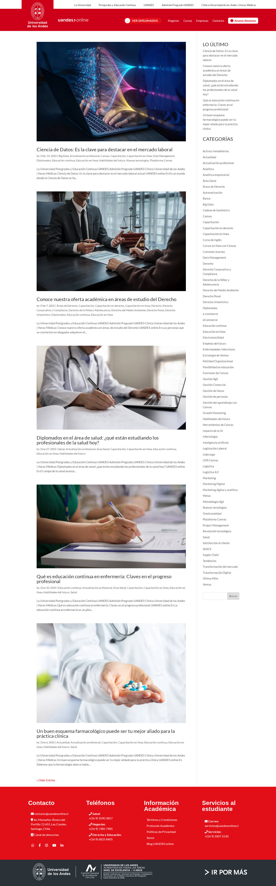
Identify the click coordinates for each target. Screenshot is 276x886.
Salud (61, 449)
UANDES (149, 5)
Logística (208, 466)
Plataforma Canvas (161, 160)
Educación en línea (87, 160)
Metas (207, 495)
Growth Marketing (214, 413)
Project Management (216, 525)
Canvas (105, 155)
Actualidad (63, 742)
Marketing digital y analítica (220, 490)
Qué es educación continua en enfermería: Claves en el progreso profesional (104, 578)
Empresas (202, 20)
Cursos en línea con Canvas (219, 245)
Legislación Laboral (215, 448)
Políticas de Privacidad (161, 831)
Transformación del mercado (220, 566)
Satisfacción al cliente (216, 543)
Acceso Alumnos (245, 20)
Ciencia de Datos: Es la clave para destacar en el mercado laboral (105, 149)
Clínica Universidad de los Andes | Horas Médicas (228, 5)
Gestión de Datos (213, 390)
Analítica (208, 169)
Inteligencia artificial (215, 442)
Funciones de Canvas (215, 373)
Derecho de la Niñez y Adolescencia (89, 310)
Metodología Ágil (213, 501)
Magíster (173, 20)
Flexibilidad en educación (218, 367)
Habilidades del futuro (112, 160)
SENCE (207, 549)
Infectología (210, 436)
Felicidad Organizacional (218, 361)
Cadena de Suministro (216, 210)
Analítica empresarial (216, 174)
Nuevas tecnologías (137, 160)
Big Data (64, 155)
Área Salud (103, 449)
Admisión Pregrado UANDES (178, 5)
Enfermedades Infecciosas (219, 349)
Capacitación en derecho (109, 305)
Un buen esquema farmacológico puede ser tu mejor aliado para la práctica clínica (106, 733)
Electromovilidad (213, 337)
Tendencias (209, 560)
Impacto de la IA (213, 430)
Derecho (156, 305)
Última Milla (210, 578)
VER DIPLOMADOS (145, 20)
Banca (206, 198)
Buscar (233, 596)
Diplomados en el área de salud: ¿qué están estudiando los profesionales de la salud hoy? (98, 440)
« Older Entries (46, 780)
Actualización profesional (85, 155)
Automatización (212, 192)
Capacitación (118, 155)
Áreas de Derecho (67, 305)
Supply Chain (211, 554)
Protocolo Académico (160, 825)
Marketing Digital (214, 484)
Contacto (218, 20)
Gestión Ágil (210, 379)
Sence (150, 837)
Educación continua (63, 160)
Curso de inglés (212, 240)
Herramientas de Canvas (218, 424)
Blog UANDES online (160, 843)
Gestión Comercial (214, 384)
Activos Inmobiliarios (216, 151)
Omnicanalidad (212, 513)
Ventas (207, 584)
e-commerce (210, 313)
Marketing (209, 478)
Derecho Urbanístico (215, 302)
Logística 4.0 (211, 472)
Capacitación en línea (139, 155)
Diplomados (44, 160)
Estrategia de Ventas (216, 355)
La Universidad (82, 5)
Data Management (163, 155)
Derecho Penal (155, 310)
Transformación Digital (217, 572)
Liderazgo (209, 454)
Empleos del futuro (214, 343)
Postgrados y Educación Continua (117, 5)
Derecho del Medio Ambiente (128, 310)
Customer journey (214, 251)
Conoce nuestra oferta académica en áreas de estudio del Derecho (106, 299)
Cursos (187, 20)
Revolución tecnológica (217, 531)
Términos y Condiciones (162, 819)
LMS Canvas (210, 460)
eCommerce (210, 319)
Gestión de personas (215, 396)
